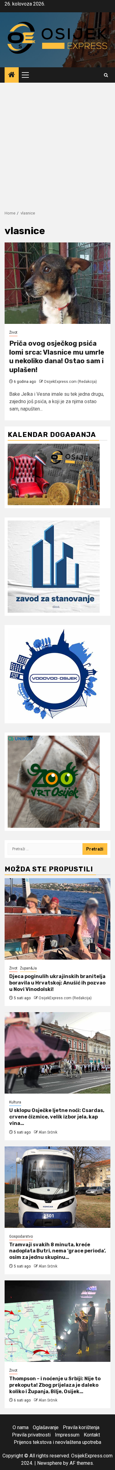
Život (13, 332)
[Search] (106, 75)
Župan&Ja (28, 968)
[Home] (11, 75)
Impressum (67, 1435)
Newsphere (49, 1463)
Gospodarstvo (21, 1236)
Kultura (15, 1102)
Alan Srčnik (48, 1132)
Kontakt (92, 1435)
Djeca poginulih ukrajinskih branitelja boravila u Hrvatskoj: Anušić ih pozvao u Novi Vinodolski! (57, 982)
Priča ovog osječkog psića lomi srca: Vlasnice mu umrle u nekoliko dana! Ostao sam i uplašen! (56, 356)
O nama (21, 1427)
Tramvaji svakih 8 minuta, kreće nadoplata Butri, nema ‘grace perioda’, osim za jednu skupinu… (57, 1251)
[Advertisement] (57, 143)
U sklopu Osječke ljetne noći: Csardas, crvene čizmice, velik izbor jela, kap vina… (56, 1116)
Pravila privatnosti (31, 1435)
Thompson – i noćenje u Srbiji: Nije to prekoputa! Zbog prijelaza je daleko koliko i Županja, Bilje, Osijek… (55, 1385)
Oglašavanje (46, 1427)
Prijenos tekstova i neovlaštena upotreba (57, 1442)
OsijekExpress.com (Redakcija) (70, 381)
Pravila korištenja (81, 1427)
